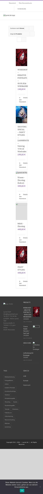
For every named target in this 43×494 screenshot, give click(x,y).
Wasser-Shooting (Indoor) (21, 180)
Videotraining (9, 416)
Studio (15, 402)
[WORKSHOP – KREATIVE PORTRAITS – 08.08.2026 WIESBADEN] (21, 57)
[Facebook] (8, 338)
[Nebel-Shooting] (21, 211)
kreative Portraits (10, 388)
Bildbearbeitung (10, 377)
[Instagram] (14, 338)
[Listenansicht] (24, 39)
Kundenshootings (10, 391)
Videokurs (15, 409)
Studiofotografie (10, 405)
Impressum (26, 385)
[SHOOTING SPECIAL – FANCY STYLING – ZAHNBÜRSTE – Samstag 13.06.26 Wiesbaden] (21, 114)
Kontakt (25, 381)
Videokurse (8, 413)
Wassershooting (10, 420)
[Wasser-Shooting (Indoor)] (21, 172)
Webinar (7, 423)
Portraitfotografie (10, 398)
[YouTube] (11, 338)
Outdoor (7, 395)
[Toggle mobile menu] (39, 16)
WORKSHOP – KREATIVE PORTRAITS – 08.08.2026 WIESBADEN (23, 78)
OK (22, 490)
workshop (8, 427)
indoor (7, 384)
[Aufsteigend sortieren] (31, 28)
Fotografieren (9, 380)
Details (24, 98)
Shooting (7, 402)
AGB (24, 376)
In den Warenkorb (20, 100)
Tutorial (7, 409)
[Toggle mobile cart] (34, 16)
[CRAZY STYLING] (21, 254)
